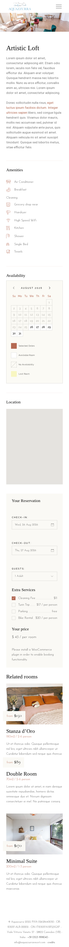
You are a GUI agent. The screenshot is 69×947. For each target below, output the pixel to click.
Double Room (21, 774)
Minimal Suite (21, 861)
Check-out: (21, 543)
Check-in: (20, 517)
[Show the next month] (49, 288)
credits (51, 942)
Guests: (18, 568)
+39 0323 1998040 (38, 937)
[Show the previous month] (14, 288)
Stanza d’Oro (20, 731)
